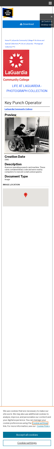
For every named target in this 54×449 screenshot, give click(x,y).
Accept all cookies (27, 434)
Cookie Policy (43, 426)
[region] (27, 427)
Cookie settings (40, 423)
